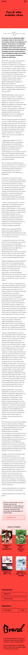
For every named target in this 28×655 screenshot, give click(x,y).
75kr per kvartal (8, 598)
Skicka (22, 610)
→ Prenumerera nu (10, 517)
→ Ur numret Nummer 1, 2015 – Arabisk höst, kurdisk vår (14, 33)
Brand (4, 1)
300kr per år (7, 594)
